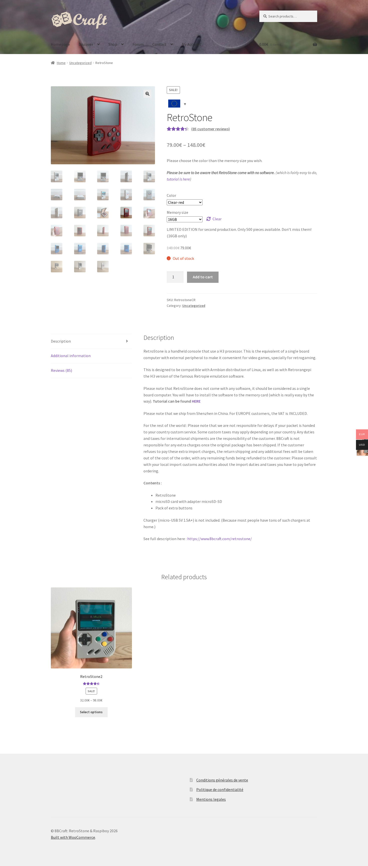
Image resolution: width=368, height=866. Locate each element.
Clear (217, 218)
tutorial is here (178, 179)
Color (171, 195)
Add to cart (203, 276)
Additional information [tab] (71, 355)
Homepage (60, 44)
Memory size (177, 212)
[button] (147, 94)
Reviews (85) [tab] (61, 370)
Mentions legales (211, 799)
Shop (112, 44)
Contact (159, 44)
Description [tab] (61, 341)
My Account (191, 44)
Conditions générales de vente (222, 779)
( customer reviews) (210, 128)
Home (61, 63)
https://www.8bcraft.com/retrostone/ (219, 538)
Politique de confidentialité (219, 789)
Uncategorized (80, 63)
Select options (91, 712)
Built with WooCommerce (73, 837)
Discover (86, 44)
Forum (138, 44)
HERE (196, 401)
